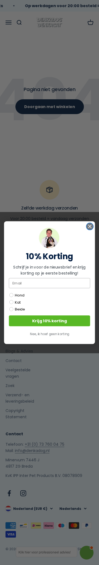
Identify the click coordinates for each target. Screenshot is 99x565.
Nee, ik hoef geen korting (49, 334)
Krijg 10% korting (49, 321)
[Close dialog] (90, 226)
